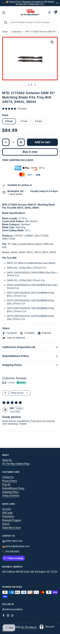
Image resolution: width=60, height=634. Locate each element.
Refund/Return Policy (13, 488)
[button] (35, 85)
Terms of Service (10, 495)
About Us (7, 460)
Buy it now (30, 151)
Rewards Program (11, 520)
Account (6, 509)
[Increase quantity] (21, 142)
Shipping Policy (10, 492)
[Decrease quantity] (5, 142)
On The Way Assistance (33, 627)
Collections (17, 32)
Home (5, 32)
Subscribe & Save (11, 527)
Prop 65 (6, 484)
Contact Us (8, 477)
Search (6, 524)
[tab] (15, 194)
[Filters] (5, 392)
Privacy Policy (9, 481)
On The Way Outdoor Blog (15, 463)
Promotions (8, 516)
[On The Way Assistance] (30, 13)
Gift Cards (7, 513)
